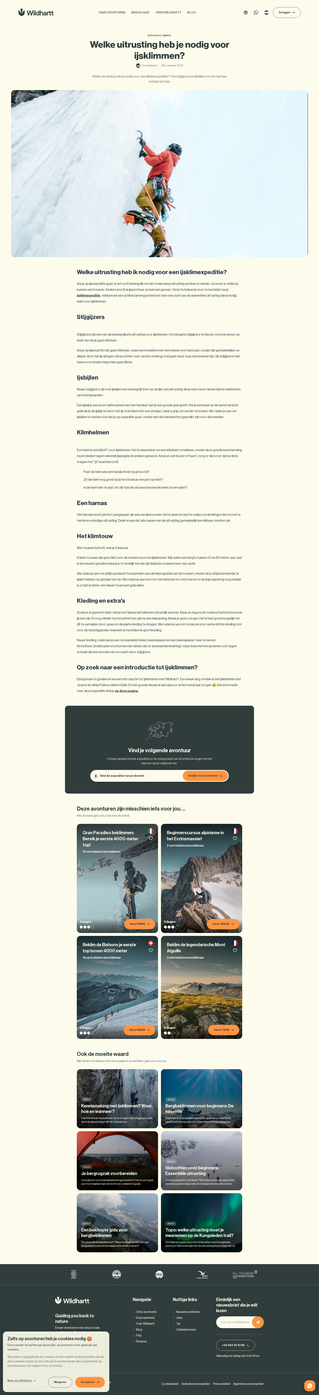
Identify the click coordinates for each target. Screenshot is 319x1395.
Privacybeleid (221, 1383)
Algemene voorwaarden (248, 1383)
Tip (178, 1323)
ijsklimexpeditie (89, 295)
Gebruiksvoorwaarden (195, 1383)
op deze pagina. (126, 691)
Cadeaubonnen (186, 1329)
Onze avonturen (112, 12)
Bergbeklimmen (159, 35)
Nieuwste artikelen (188, 1311)
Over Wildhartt (168, 12)
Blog (191, 12)
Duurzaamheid (145, 1317)
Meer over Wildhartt (19, 1380)
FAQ (139, 1335)
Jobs (179, 1317)
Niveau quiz (140, 12)
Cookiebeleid (170, 1383)
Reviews (141, 1341)
